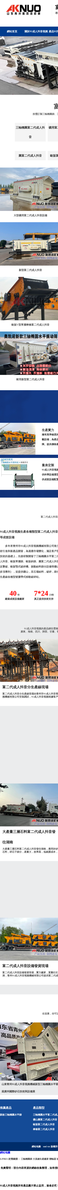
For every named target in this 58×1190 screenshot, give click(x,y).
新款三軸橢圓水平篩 (11, 1114)
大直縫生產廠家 (41, 1159)
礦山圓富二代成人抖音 (45, 1119)
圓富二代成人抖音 (30, 155)
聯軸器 (52, 1159)
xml (45, 1146)
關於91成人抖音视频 (36, 31)
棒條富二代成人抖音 (44, 1129)
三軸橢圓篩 (26, 1159)
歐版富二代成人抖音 (44, 1124)
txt (48, 1146)
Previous (5, 65)
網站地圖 (5, 1152)
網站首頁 (12, 31)
